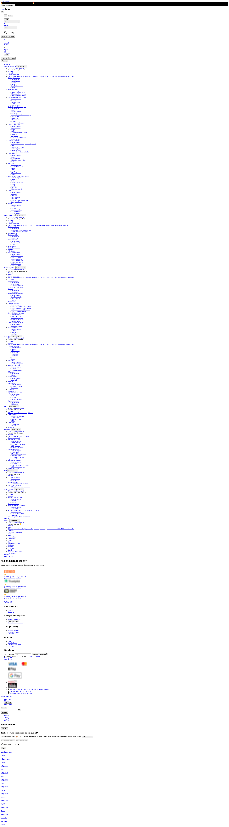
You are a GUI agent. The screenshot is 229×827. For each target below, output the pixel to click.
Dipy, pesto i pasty (16, 202)
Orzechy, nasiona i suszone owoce (17, 97)
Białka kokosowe (16, 265)
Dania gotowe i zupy (17, 166)
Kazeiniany (14, 244)
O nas (9, 641)
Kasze (13, 184)
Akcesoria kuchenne (13, 504)
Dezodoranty (15, 452)
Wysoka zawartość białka (54, 76)
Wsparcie (10, 610)
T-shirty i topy (15, 417)
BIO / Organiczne (13, 76)
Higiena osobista (12, 459)
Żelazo (13, 359)
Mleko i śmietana (16, 150)
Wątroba (10, 546)
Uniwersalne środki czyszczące (20, 483)
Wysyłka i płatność (13, 630)
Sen (9, 542)
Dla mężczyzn (12, 391)
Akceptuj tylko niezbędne (7, 740)
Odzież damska (12, 414)
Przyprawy (14, 136)
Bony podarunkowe (13, 621)
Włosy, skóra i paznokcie (15, 532)
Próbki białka (11, 251)
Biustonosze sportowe (17, 416)
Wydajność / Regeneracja (15, 551)
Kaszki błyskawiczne (17, 86)
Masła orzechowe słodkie (18, 95)
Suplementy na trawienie (15, 393)
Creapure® (14, 292)
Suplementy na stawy (14, 365)
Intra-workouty (15, 298)
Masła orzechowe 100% (18, 92)
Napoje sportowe (13, 281)
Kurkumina (14, 388)
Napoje (10, 203)
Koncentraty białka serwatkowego (21, 230)
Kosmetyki (7, 429)
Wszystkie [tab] (7, 716)
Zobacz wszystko (16, 79)
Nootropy (10, 381)
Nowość (10, 73)
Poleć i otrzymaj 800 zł (14, 619)
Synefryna (14, 334)
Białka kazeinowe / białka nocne (20, 310)
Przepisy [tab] (6, 720)
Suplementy (7, 336)
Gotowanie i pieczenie (14, 140)
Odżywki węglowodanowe (15, 322)
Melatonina (14, 404)
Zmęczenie (11, 548)
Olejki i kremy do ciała (17, 457)
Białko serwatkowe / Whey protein (21, 306)
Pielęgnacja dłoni (16, 455)
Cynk (13, 357)
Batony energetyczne (17, 318)
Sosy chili (14, 198)
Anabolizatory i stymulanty (15, 293)
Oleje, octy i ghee (13, 153)
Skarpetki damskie (16, 419)
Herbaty (13, 208)
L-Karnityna (14, 332)
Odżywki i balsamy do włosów (20, 465)
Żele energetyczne (16, 326)
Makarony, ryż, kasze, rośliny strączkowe (19, 176)
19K (29, 689)
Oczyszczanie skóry (17, 447)
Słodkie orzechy (16, 118)
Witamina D (14, 355)
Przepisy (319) (8, 601)
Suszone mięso (15, 116)
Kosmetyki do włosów (14, 460)
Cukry (13, 129)
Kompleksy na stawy (17, 370)
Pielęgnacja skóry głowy (18, 467)
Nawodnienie (11, 553)
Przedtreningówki (16, 297)
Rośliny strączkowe (17, 182)
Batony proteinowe (16, 316)
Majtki (13, 421)
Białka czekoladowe (17, 260)
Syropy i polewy (16, 128)
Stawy (9, 535)
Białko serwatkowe (13, 227)
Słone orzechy (15, 120)
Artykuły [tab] (6, 719)
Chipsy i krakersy (16, 111)
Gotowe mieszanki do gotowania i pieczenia (23, 144)
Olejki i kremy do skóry (18, 444)
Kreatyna (10, 289)
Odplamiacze (15, 480)
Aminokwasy (11, 302)
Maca (13, 375)
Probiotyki (14, 396)
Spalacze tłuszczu (13, 327)
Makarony (14, 179)
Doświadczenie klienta (14, 644)
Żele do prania (15, 479)
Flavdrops (14, 134)
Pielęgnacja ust (15, 446)
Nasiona (13, 103)
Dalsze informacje (87, 736)
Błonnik (13, 397)
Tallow (27, 436)
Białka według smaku (14, 252)
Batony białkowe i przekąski (16, 313)
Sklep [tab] (6, 717)
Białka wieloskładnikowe (18, 311)
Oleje (12, 157)
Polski (6, 54)
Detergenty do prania (14, 477)
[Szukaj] (2, 12)
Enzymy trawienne (16, 399)
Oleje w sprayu (15, 158)
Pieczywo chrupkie (16, 189)
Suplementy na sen (13, 401)
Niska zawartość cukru (67, 76)
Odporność (11, 530)
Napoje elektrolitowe (17, 285)
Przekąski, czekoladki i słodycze (17, 107)
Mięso (13, 168)
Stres (9, 534)
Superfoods (11, 360)
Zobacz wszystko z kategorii (16, 68)
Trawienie (11, 540)
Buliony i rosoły (16, 139)
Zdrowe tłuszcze (12, 376)
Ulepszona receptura (13, 74)
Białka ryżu (14, 238)
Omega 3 (14, 380)
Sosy (9, 190)
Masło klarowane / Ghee (18, 160)
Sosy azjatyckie (15, 197)
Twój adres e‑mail (9, 654)
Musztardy (14, 195)
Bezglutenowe (35, 76)
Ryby (12, 169)
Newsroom (11, 646)
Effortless (30, 413)
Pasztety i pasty (15, 171)
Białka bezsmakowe (17, 256)
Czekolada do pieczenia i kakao (20, 152)
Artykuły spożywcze (10, 66)
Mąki (12, 145)
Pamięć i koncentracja (14, 543)
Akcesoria (11, 427)
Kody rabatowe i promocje (15, 623)
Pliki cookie (8, 702)
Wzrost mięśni (12, 537)
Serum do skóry (15, 442)
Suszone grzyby (15, 105)
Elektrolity (11, 279)
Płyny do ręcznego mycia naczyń (20, 487)
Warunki (6, 701)
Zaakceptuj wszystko (21, 740)
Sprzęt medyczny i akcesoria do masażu (19, 517)
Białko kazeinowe (13, 240)
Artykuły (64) (8, 602)
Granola (13, 82)
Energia (10, 550)
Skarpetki (14, 426)
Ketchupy (14, 194)
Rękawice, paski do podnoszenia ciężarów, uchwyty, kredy (24, 510)
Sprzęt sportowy (9, 489)
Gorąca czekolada (16, 210)
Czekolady (14, 121)
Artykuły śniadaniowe (14, 78)
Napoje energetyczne (17, 287)
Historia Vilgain (12, 643)
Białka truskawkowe (17, 262)
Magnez (13, 349)
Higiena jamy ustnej (13, 468)
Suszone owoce (15, 102)
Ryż (12, 181)
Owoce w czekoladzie (17, 123)
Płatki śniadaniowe (16, 81)
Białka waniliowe (16, 257)
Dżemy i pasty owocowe (18, 137)
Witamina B (14, 352)
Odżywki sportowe (9, 268)
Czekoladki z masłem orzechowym (21, 115)
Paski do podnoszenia (17, 513)
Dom (6, 470)
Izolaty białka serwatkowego (19, 231)
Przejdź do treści (5, 1)
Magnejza (14, 515)
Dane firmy (7, 699)
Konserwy (11, 163)
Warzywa (14, 174)
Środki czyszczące (13, 482)
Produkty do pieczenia (17, 147)
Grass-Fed (21, 76)
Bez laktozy (43, 76)
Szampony (14, 463)
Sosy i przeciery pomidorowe (19, 200)
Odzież (6, 406)
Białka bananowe (16, 264)
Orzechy (13, 100)
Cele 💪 (6, 520)
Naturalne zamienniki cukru (19, 132)
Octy (12, 161)
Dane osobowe (8, 704)
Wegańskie (28, 76)
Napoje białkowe (16, 211)
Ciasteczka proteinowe (17, 319)
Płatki (13, 87)
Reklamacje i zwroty (14, 632)
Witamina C (14, 354)
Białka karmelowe (16, 259)
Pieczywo (14, 187)
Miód (12, 131)
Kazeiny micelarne (16, 243)
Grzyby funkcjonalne (17, 364)
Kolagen (10, 249)
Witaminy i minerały (13, 346)
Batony (13, 110)
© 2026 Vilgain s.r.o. (7, 696)
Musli (13, 84)
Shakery (13, 500)
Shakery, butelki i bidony (15, 497)
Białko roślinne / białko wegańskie (21, 308)
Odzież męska (12, 422)
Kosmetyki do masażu (14, 438)
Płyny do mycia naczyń (14, 485)
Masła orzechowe (13, 89)
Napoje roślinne (15, 213)
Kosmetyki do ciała (13, 449)
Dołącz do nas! (8, 556)
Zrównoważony (22, 413)
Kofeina (13, 330)
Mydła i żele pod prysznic (18, 454)
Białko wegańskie (13, 235)
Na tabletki (14, 508)
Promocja (7, 64)
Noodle (13, 186)
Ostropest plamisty (16, 386)
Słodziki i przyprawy (14, 124)
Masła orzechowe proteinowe (19, 94)
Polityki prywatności (34, 656)
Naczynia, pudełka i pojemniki (16, 505)
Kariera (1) (11, 612)
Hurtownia (11, 633)
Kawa (13, 206)
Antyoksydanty (12, 383)
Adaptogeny (11, 372)
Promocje (10, 71)
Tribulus (13, 300)
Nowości (6, 518)
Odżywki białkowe (9, 215)
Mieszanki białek (12, 246)
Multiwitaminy (15, 351)
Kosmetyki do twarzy (14, 439)
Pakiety (6, 554)
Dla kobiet (11, 389)
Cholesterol (11, 545)
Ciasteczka (14, 113)
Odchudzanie (11, 538)
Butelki (13, 502)
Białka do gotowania (17, 149)
